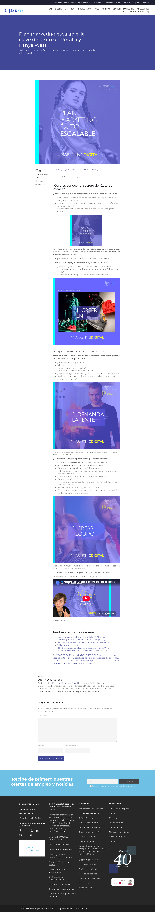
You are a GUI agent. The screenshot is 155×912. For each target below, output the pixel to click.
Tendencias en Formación (91, 809)
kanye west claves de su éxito (81, 658)
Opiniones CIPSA (117, 823)
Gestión (117, 9)
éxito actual (110, 655)
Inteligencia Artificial (133, 12)
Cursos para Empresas (119, 809)
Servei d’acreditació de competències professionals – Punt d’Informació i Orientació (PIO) (92, 850)
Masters (113, 818)
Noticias (75, 169)
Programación (84, 9)
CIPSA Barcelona (87, 818)
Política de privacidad (89, 878)
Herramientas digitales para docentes (62, 895)
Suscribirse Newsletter (89, 827)
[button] (148, 11)
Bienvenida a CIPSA (88, 860)
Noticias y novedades (119, 832)
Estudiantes (97, 3)
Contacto (145, 3)
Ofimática (69, 9)
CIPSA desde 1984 (87, 864)
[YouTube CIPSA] (32, 831)
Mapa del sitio (85, 888)
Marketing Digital (61, 169)
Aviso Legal (84, 883)
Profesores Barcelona (89, 813)
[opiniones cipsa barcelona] (32, 848)
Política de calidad (88, 869)
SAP (51, 9)
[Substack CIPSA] (32, 835)
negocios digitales (105, 658)
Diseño (58, 9)
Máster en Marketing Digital (64, 683)
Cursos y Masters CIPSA (90, 832)
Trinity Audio (73, 177)
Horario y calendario (88, 823)
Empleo (135, 3)
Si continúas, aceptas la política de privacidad (113, 786)
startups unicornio (83, 663)
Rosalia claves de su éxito (79, 661)
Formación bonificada (59, 884)
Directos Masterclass (59, 844)
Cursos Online (115, 827)
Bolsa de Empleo (117, 837)
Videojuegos (143, 9)
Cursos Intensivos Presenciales (57, 871)
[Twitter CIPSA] (27, 831)
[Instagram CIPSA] (21, 835)
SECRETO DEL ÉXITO (102, 661)
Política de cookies (88, 874)
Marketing (128, 9)
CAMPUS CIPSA (86, 841)
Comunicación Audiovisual (61, 889)
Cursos (112, 813)
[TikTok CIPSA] (27, 835)
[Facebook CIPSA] (21, 831)
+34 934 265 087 (26, 814)
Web (97, 9)
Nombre (42, 746)
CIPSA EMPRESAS (87, 837)
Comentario (43, 716)
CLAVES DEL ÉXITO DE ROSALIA (88, 655)
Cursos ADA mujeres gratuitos (59, 863)
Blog (118, 3)
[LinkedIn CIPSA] (38, 831)
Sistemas (106, 9)
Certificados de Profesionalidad (56, 878)
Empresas (109, 3)
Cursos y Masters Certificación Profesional (72, 3)
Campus (126, 3)
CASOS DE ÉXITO (63, 655)
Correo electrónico (73, 746)
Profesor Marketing (89, 169)
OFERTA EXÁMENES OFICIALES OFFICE (58, 838)
